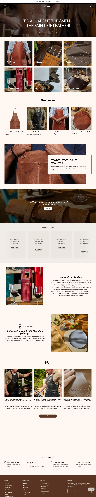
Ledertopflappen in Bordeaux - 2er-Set (81, 131)
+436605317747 (45, 491)
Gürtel (6, 494)
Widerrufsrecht (26, 492)
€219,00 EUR (7, 134)
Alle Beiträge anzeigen (48, 416)
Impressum (25, 487)
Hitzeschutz (7, 490)
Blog (23, 485)
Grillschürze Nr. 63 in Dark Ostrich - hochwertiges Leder (36, 132)
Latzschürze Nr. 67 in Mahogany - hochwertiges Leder (57, 132)
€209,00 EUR (52, 134)
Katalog (6, 480)
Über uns (48, 208)
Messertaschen (8, 485)
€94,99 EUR (74, 133)
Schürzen (6, 483)
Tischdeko (7, 487)
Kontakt (24, 494)
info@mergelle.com (46, 493)
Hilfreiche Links (25, 480)
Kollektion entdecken (48, 31)
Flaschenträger (8, 492)
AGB (23, 490)
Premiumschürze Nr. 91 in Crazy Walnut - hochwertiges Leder (14, 132)
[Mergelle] (48, 6)
